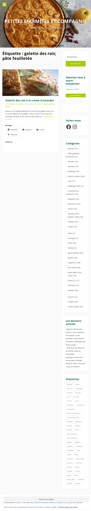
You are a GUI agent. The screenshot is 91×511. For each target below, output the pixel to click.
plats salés (80, 459)
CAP (34, 104)
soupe (77, 471)
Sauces (71, 297)
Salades (71, 221)
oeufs (70, 275)
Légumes (71, 262)
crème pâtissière (73, 417)
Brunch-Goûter (74, 176)
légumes (70, 446)
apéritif (69, 384)
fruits (77, 430)
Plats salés (72, 272)
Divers (70, 209)
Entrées (71, 214)
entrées (78, 426)
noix (78, 450)
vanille (69, 483)
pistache (70, 459)
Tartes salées (73, 306)
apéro (77, 384)
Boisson (71, 166)
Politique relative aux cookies (68, 507)
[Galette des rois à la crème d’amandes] (30, 82)
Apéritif (71, 148)
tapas (69, 475)
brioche (70, 393)
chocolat (76, 397)
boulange (79, 388)
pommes (79, 463)
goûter (7, 106)
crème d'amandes (73, 413)
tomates (81, 479)
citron (77, 401)
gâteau (77, 442)
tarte (76, 475)
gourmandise (72, 434)
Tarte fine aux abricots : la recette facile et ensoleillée (75, 351)
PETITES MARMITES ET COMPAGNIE (45, 21)
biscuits (70, 388)
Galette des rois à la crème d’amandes (29, 100)
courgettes (71, 409)
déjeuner (71, 199)
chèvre (69, 401)
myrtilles (79, 446)
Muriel (11, 104)
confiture (70, 405)
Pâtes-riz (71, 280)
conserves (80, 405)
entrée (69, 426)
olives (76, 455)
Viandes (71, 290)
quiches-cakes (73, 217)
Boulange (71, 171)
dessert (70, 422)
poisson (70, 463)
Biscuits (71, 161)
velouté (77, 483)
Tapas (70, 226)
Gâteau (71, 248)
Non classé (72, 267)
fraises (69, 430)
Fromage (71, 238)
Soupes (71, 302)
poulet (69, 467)
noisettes (70, 450)
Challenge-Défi (74, 186)
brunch (78, 393)
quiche (77, 467)
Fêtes (70, 233)
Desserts (39, 104)
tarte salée (71, 479)
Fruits (70, 243)
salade (69, 471)
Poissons (71, 285)
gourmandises (49, 104)
